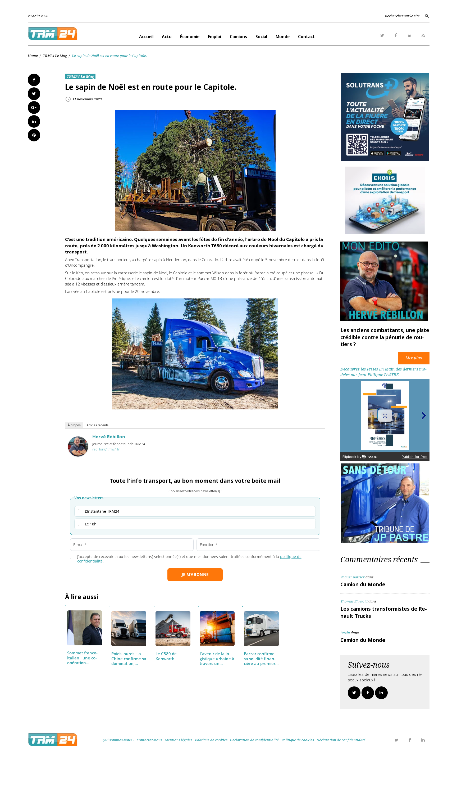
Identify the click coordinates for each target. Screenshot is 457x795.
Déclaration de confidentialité (254, 740)
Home (33, 55)
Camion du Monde (362, 584)
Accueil (146, 36)
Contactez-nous (149, 740)
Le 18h (91, 523)
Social (261, 36)
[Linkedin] (409, 35)
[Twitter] (382, 35)
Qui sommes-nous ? (118, 740)
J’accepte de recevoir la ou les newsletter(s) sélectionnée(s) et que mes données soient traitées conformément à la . (189, 558)
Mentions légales (178, 740)
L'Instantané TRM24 (102, 511)
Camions (238, 36)
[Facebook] (396, 35)
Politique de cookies (211, 740)
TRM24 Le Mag (55, 55)
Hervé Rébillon (108, 437)
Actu (167, 36)
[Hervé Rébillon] (78, 455)
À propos (74, 425)
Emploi (214, 36)
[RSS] (423, 35)
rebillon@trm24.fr (106, 449)
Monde (283, 36)
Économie (189, 36)
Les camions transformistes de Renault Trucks (383, 612)
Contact (306, 36)
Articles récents (97, 425)
